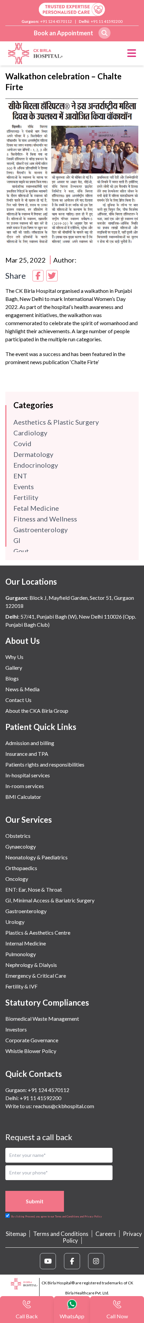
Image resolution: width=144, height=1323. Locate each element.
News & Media (22, 689)
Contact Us (18, 700)
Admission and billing (29, 743)
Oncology (16, 878)
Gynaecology (20, 846)
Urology (14, 922)
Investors (16, 1029)
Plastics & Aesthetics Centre (37, 932)
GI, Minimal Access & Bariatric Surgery (49, 900)
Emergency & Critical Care (35, 975)
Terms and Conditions (60, 1233)
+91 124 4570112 (56, 21)
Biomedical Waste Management (42, 1018)
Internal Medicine (25, 943)
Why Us (14, 657)
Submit (35, 1201)
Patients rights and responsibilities (44, 764)
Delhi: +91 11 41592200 (33, 1098)
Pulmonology (20, 954)
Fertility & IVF (21, 986)
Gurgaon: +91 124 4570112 (37, 1090)
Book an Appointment (63, 33)
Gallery (13, 667)
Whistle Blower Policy (30, 1051)
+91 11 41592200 (107, 21)
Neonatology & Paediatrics (36, 857)
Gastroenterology (26, 911)
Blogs (12, 678)
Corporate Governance (31, 1040)
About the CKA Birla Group (36, 710)
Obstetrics (17, 835)
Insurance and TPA (26, 753)
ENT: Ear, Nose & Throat (33, 889)
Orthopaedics (21, 868)
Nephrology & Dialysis (31, 965)
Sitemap (16, 1233)
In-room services (24, 786)
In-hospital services (27, 775)
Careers (105, 1233)
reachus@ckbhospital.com (63, 1106)
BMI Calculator (23, 796)
